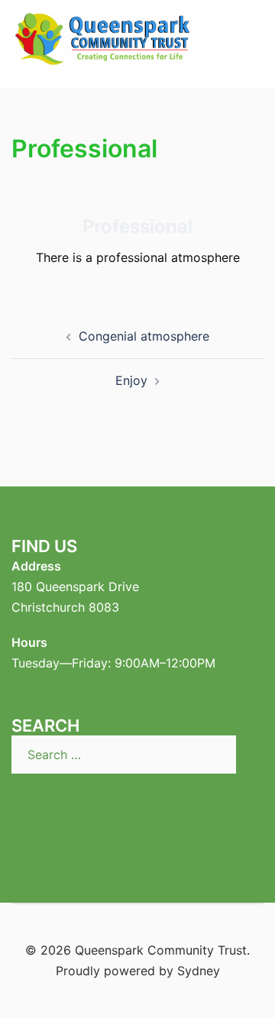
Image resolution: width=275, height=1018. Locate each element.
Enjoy (131, 380)
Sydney (198, 970)
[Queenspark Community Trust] (104, 42)
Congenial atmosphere (144, 336)
